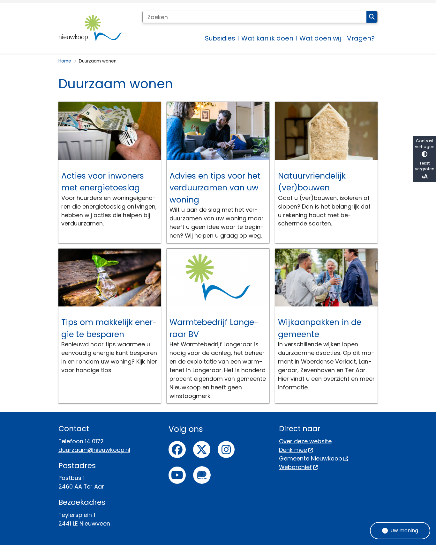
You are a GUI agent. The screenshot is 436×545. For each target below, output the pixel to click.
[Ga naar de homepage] (90, 28)
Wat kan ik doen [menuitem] (267, 38)
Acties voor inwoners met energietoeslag (102, 182)
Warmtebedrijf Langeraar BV (213, 328)
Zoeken (371, 17)
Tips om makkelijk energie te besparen (109, 328)
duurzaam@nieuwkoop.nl (94, 450)
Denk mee (293, 450)
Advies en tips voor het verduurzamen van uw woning (214, 187)
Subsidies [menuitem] (220, 38)
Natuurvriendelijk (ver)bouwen (312, 182)
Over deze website (305, 441)
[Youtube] (177, 475)
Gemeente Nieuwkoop (310, 458)
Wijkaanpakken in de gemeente (319, 328)
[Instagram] (226, 449)
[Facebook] (177, 449)
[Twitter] (201, 449)
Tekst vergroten (424, 166)
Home (64, 61)
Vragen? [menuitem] (361, 38)
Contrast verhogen (424, 143)
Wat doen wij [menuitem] (320, 38)
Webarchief (295, 467)
